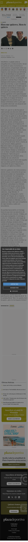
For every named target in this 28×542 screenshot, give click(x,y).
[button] (14, 291)
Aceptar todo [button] (14, 284)
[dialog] (14, 270)
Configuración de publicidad (19, 275)
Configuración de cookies (14, 279)
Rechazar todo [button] (14, 287)
